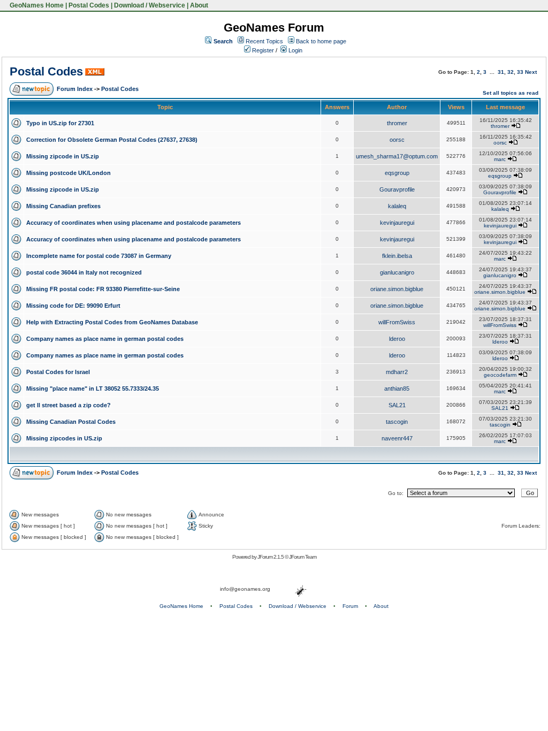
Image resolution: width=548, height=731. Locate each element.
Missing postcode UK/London (68, 173)
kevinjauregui (397, 222)
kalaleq (397, 206)
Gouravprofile (397, 189)
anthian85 (396, 388)
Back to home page (321, 41)
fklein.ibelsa (397, 256)
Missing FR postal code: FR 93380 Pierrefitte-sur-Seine (103, 289)
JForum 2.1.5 (271, 557)
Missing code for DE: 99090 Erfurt (73, 305)
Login (294, 50)
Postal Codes (88, 5)
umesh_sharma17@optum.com (397, 156)
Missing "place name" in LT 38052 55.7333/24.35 (92, 388)
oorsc (397, 139)
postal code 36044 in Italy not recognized (84, 272)
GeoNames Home (36, 5)
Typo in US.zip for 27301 (60, 123)
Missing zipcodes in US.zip (64, 438)
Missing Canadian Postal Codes (71, 421)
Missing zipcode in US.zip (62, 156)
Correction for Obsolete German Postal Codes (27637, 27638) (111, 139)
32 (510, 72)
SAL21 (397, 405)
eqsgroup (397, 173)
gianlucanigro (397, 272)
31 (501, 72)
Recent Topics (264, 41)
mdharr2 (397, 372)
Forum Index (75, 89)
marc (500, 159)
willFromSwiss (396, 322)
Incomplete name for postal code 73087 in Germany (98, 256)
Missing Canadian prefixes (63, 206)
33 (520, 72)
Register (262, 50)
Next (531, 72)
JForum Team (302, 557)
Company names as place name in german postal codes (105, 339)
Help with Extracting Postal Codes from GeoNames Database (112, 322)
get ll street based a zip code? (68, 405)
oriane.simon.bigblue (396, 289)
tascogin (397, 421)
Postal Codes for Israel (58, 372)
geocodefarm (500, 375)
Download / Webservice (149, 5)
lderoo (397, 339)
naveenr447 (397, 438)
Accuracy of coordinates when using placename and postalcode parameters (133, 222)
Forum (350, 606)
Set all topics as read (510, 93)
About (199, 5)
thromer (397, 123)
